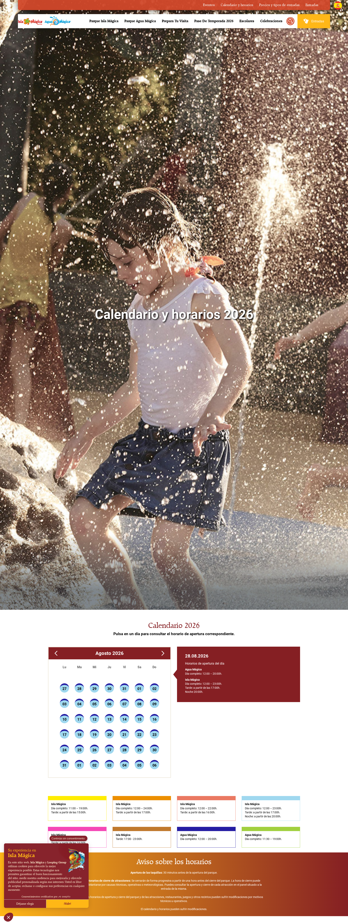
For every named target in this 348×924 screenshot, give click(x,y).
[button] (103, 21)
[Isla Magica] (44, 21)
